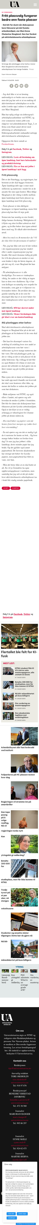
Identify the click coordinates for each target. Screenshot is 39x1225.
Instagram (6, 152)
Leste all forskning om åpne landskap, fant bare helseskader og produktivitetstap (19, 160)
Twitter (25, 149)
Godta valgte (22, 1214)
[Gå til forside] (20, 4)
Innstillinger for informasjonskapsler (26, 1223)
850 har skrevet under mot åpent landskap (18, 309)
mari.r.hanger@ (20, 1117)
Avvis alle (11, 1214)
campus (15, 488)
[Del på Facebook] (11, 86)
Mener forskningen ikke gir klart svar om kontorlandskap (19, 315)
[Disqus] (19, 527)
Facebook (17, 149)
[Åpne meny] (35, 5)
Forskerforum (8, 144)
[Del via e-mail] (21, 86)
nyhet (5, 488)
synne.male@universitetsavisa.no (19, 1144)
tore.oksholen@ (20, 1079)
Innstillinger (11, 1218)
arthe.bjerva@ (20, 1159)
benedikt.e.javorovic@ (20, 1099)
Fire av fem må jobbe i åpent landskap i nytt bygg (18, 168)
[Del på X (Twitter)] (16, 86)
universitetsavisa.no (19, 1082)
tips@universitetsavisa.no (19, 1068)
